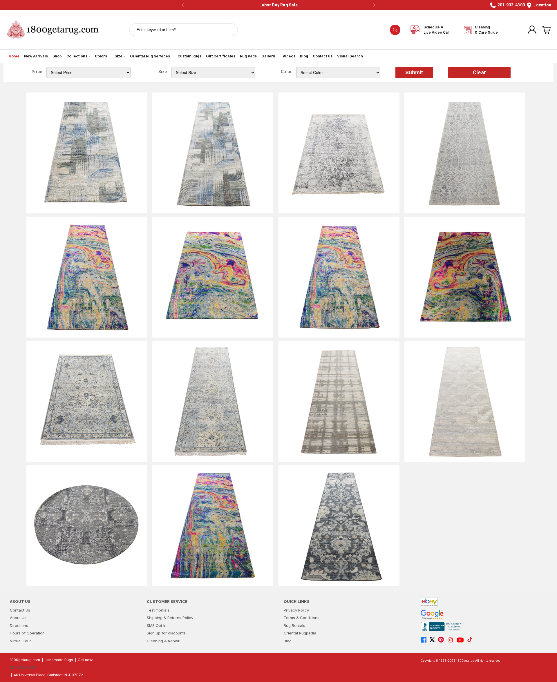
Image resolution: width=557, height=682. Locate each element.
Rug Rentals (294, 625)
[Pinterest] (442, 639)
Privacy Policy (296, 610)
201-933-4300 (22, 667)
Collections (76, 56)
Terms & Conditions (301, 617)
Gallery (268, 56)
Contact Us (322, 56)
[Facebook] (425, 639)
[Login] (532, 30)
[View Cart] (546, 30)
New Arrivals (36, 56)
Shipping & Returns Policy (170, 617)
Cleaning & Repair (163, 641)
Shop (57, 56)
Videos (289, 56)
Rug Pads (248, 56)
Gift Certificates (220, 56)
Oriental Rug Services (150, 56)
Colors (101, 56)
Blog (304, 56)
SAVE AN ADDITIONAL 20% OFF (276, 5)
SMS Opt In (157, 625)
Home (14, 56)
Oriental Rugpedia (300, 633)
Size (118, 56)
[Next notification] (374, 5)
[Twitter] (433, 639)
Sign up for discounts (166, 633)
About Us (18, 617)
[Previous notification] (183, 5)
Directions (19, 625)
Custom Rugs (189, 56)
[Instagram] (452, 639)
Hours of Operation (27, 633)
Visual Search (350, 56)
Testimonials (158, 610)
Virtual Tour (20, 641)
